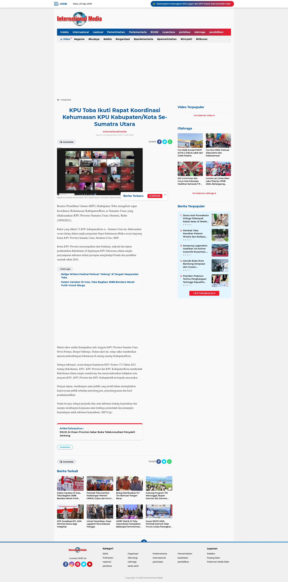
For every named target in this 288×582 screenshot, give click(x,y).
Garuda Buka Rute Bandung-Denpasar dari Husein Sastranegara (194, 263)
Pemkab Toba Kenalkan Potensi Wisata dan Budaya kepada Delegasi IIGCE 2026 (195, 233)
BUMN (154, 32)
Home (63, 3)
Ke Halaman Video (203, 115)
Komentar (68, 142)
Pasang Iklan (213, 558)
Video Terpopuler (191, 107)
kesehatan (183, 558)
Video (66, 39)
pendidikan (216, 32)
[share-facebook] (159, 141)
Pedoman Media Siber (218, 562)
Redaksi (211, 553)
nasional (98, 32)
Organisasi (123, 39)
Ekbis (108, 39)
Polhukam (108, 558)
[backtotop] (144, 542)
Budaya (95, 39)
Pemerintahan (116, 32)
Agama (80, 39)
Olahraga (185, 128)
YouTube (92, 568)
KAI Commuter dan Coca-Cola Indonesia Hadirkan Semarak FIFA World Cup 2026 (190, 181)
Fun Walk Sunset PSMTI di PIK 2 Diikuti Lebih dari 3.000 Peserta (190, 153)
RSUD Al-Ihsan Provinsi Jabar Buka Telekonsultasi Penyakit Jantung (97, 433)
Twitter (85, 568)
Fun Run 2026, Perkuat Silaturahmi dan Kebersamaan (217, 153)
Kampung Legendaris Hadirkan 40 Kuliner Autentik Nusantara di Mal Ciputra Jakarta (195, 248)
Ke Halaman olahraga (203, 193)
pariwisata (158, 562)
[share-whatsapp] (170, 141)
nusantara (168, 32)
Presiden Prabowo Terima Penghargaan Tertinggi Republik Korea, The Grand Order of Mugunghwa (195, 279)
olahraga (199, 32)
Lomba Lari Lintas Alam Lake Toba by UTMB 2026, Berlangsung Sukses (218, 181)
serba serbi (133, 566)
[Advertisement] (144, 69)
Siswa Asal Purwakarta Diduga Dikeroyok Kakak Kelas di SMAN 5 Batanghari (196, 218)
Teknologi (133, 558)
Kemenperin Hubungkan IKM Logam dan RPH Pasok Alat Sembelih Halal (193, 3)
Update (155, 196)
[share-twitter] (164, 141)
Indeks (64, 32)
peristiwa (184, 32)
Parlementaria (138, 32)
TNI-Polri (187, 39)
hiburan (203, 39)
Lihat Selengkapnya (204, 293)
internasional (81, 32)
